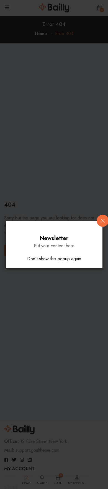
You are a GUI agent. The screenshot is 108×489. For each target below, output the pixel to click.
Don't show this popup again (54, 259)
